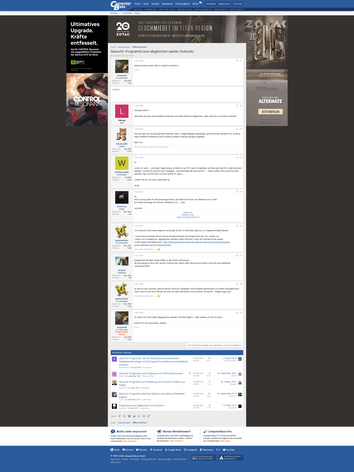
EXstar (121, 376)
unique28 (117, 55)
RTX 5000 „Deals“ (168, 9)
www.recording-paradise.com (188, 217)
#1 (241, 61)
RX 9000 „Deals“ (186, 9)
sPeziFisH (233, 396)
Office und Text (148, 376)
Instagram (192, 449)
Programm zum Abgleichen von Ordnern (141, 405)
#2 (241, 105)
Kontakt (125, 459)
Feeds (117, 449)
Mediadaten (134, 459)
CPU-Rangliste (237, 9)
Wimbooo (122, 408)
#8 (241, 284)
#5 (241, 192)
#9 (241, 312)
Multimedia (145, 388)
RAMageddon (151, 9)
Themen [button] (155, 3)
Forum (195, 3)
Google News (174, 449)
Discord (129, 449)
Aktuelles (114, 13)
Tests (146, 3)
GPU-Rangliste (222, 9)
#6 (241, 226)
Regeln (137, 13)
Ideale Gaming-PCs (204, 9)
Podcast (139, 9)
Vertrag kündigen (165, 459)
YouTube (230, 449)
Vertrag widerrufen (148, 459)
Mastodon (208, 449)
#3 (241, 129)
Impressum (115, 459)
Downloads (167, 3)
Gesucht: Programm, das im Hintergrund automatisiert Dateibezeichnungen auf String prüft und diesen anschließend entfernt (153, 361)
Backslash (233, 408)
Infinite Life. (188, 212)
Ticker (137, 3)
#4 (241, 157)
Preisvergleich (182, 3)
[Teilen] (237, 61)
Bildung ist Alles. (188, 215)
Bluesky (143, 449)
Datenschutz (116, 462)
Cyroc (121, 399)
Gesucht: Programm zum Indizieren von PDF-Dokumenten (151, 373)
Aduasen (122, 388)
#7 (241, 255)
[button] (120, 13)
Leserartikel (127, 13)
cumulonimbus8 (230, 360)
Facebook (157, 449)
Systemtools (147, 367)
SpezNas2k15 (124, 367)
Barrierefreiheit (180, 459)
